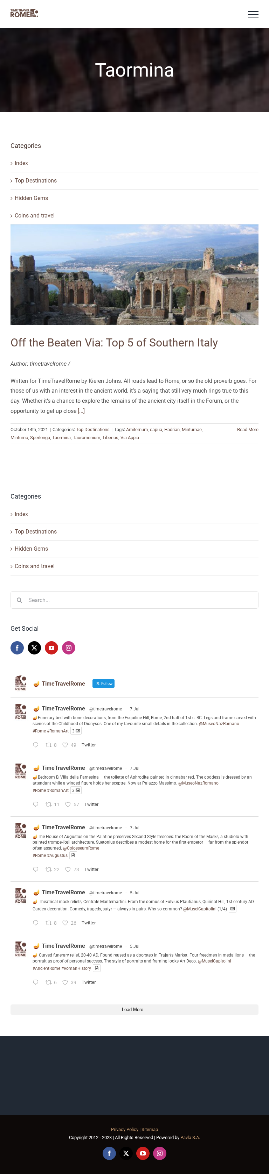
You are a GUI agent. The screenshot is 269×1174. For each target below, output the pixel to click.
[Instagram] (68, 647)
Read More (247, 429)
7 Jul (134, 709)
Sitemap (150, 1129)
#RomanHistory (76, 968)
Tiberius (110, 437)
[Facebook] (17, 647)
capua (156, 429)
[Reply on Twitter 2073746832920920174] (37, 924)
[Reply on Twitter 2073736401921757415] (37, 983)
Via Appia (129, 437)
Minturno (19, 437)
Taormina (61, 437)
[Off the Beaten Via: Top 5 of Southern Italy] (134, 274)
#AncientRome (46, 968)
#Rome (39, 730)
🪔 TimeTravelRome (59, 708)
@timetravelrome (105, 709)
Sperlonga (40, 437)
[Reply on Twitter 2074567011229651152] (37, 746)
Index (21, 163)
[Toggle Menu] (253, 14)
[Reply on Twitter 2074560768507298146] (37, 870)
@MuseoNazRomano (219, 723)
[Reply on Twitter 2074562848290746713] (37, 805)
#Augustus (57, 855)
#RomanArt (58, 730)
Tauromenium (86, 437)
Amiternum (137, 429)
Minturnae (192, 429)
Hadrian (172, 429)
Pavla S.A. (190, 1137)
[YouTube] (51, 647)
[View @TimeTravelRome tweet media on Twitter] (73, 855)
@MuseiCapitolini (199, 908)
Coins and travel (35, 215)
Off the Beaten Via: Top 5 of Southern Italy (114, 342)
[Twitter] (34, 647)
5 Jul (134, 892)
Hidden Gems (31, 198)
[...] (81, 411)
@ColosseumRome (81, 848)
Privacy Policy (124, 1129)
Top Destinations (36, 180)
